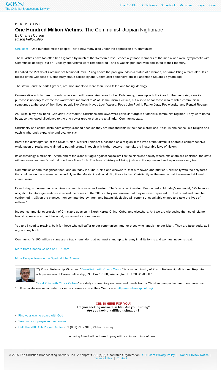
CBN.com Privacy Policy (158, 355)
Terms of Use (103, 358)
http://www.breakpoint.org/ (135, 288)
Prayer (200, 5)
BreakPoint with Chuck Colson (101, 269)
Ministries (186, 5)
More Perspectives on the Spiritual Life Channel (47, 258)
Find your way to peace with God (40, 315)
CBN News (149, 5)
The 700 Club (129, 5)
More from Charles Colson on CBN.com (42, 249)
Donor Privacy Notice (194, 355)
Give (212, 5)
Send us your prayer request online (42, 321)
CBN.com (21, 48)
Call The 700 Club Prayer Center (40, 327)
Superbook (168, 5)
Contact (122, 358)
